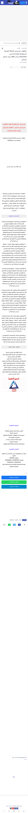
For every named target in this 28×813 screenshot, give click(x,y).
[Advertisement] (14, 26)
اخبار (18, 48)
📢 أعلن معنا (23, 2)
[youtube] (13, 808)
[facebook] (17, 808)
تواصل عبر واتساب (14, 482)
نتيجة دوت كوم (9, 806)
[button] (19, 525)
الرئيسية (23, 48)
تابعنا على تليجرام (14, 486)
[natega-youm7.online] (11, 808)
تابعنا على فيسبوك (14, 477)
